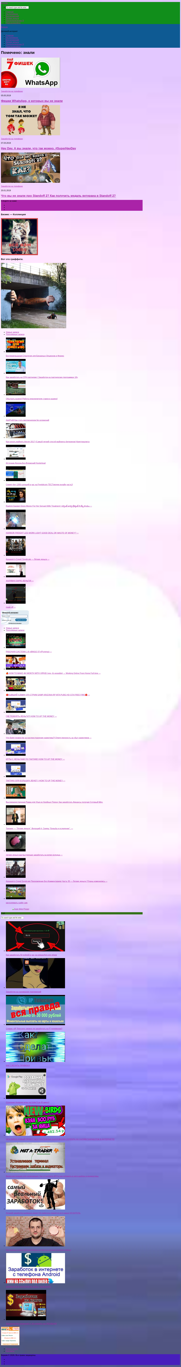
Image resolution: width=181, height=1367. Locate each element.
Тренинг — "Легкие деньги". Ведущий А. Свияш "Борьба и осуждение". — (39, 828)
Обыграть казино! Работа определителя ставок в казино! (32, 399)
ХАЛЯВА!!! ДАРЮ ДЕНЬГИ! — (20, 581)
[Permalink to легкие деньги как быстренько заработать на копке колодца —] (16, 851)
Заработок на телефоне (12, 91)
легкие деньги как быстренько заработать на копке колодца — (34, 855)
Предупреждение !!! (15, 21)
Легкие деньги (12, 18)
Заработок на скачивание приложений (23, 992)
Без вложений (12, 16)
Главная (10, 12)
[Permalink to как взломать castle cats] (16, 899)
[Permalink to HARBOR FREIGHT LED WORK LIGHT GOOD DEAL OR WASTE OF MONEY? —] (16, 529)
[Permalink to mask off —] (16, 603)
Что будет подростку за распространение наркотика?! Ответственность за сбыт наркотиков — (48, 738)
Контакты (10, 1351)
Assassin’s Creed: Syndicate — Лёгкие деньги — (27, 559)
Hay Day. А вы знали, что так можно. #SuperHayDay (38, 148)
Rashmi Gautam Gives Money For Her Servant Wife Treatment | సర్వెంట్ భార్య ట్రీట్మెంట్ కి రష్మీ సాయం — (49, 506)
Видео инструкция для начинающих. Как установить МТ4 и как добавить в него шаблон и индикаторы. (52, 1176)
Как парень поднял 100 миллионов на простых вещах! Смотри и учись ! (38, 1250)
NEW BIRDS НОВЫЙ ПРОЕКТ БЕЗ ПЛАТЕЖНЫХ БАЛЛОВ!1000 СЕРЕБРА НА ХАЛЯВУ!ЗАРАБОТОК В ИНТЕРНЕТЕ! (60, 1139)
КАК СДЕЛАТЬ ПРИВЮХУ (18, 1065)
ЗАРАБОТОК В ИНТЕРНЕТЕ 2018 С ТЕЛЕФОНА (28, 1287)
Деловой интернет (10, 613)
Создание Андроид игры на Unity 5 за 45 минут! (27, 1102)
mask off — (11, 607)
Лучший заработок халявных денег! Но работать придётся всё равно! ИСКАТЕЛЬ (43, 1213)
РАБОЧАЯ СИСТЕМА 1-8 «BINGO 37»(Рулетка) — (29, 652)
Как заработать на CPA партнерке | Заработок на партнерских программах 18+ (42, 377)
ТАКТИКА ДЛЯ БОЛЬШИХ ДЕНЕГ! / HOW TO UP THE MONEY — (35, 781)
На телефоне (12, 14)
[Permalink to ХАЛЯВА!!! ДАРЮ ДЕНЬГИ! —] (16, 577)
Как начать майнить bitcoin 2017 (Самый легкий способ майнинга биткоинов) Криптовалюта (48, 442)
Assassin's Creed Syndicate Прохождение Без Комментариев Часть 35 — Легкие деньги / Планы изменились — (56, 881)
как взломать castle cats (16, 903)
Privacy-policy (12, 1349)
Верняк (4, 3)
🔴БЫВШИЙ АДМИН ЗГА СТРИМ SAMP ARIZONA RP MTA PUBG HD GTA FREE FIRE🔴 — (48, 695)
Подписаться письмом (14, 623)
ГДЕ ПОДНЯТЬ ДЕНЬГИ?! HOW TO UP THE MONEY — (31, 716)
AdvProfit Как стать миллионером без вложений (27, 420)
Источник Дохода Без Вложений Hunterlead (26, 463)
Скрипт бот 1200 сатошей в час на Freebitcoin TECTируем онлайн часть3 (39, 485)
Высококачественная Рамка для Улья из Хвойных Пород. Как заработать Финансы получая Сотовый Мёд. (54, 802)
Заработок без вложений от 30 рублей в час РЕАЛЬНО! (31, 1324)
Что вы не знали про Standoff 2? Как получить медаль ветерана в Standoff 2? (58, 195)
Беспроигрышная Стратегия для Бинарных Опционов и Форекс (35, 356)
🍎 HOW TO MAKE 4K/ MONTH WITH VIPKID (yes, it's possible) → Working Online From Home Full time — (53, 673)
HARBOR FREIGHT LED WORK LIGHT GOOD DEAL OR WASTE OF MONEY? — (42, 533)
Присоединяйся (13, 23)
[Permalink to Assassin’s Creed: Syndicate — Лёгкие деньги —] (16, 555)
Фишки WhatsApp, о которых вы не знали (32, 100)
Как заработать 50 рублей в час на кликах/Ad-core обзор (31, 955)
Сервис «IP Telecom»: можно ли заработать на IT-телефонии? (34, 1029)
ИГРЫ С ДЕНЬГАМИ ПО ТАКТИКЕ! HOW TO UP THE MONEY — (35, 759)
